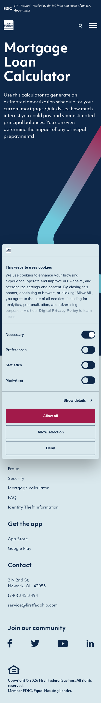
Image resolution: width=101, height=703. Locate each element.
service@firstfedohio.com (33, 605)
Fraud (14, 468)
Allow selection (51, 432)
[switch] (88, 350)
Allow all (50, 416)
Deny (50, 448)
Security (16, 478)
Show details (74, 400)
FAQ (12, 497)
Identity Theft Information (33, 507)
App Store (18, 538)
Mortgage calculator (28, 488)
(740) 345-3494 (23, 595)
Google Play (19, 548)
